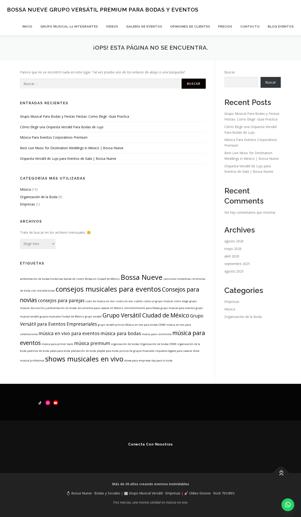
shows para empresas (137, 360)
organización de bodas (125, 344)
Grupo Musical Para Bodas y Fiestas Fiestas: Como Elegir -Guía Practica (74, 116)
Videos (112, 26)
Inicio (27, 26)
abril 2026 (231, 256)
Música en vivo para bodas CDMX (145, 324)
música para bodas (120, 333)
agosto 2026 (234, 241)
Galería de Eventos (144, 26)
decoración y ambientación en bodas (53, 308)
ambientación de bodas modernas (41, 279)
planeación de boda (83, 351)
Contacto (250, 26)
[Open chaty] (287, 504)
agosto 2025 (234, 271)
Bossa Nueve (141, 277)
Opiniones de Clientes (190, 26)
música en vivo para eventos (69, 333)
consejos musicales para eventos (108, 289)
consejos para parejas (61, 300)
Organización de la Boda (38, 197)
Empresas (27, 204)
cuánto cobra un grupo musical (153, 301)
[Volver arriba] (281, 473)
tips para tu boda (161, 360)
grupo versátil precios (111, 324)
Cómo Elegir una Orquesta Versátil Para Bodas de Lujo (61, 127)
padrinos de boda (38, 351)
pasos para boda (60, 351)
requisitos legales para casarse (173, 351)
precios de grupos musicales (136, 351)
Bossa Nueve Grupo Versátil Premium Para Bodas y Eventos (102, 9)
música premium (92, 343)
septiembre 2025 (237, 263)
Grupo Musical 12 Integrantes (69, 26)
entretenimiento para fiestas (142, 308)
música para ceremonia (156, 334)
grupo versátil (93, 316)
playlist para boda (108, 351)
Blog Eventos (281, 26)
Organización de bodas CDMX (158, 344)
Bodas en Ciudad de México (102, 279)
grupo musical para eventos (178, 308)
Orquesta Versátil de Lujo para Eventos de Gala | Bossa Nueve (68, 158)
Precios (225, 26)
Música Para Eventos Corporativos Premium (53, 137)
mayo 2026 (233, 248)
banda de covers (74, 279)
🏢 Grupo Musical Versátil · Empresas (152, 493)
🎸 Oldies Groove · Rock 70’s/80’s (209, 493)
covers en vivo (124, 301)
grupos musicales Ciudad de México (62, 316)
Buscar (229, 72)
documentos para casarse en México (100, 308)
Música (25, 189)
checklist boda (46, 290)
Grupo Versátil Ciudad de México (146, 315)
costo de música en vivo (100, 301)
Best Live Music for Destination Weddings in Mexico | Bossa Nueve (71, 148)
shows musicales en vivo (84, 359)
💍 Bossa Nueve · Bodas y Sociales (93, 493)
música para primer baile (57, 344)
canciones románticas (176, 279)
